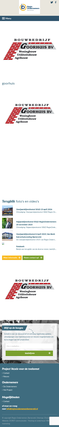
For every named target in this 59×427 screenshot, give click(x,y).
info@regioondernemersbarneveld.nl (22, 408)
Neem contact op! (31, 257)
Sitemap (40, 418)
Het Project (7, 390)
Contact (6, 373)
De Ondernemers (10, 386)
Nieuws (6, 376)
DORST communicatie (17, 420)
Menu (8, 18)
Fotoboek (20, 246)
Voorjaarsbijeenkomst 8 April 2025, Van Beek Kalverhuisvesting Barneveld (35, 235)
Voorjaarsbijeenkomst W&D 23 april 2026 (34, 209)
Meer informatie (10, 257)
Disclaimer (48, 418)
